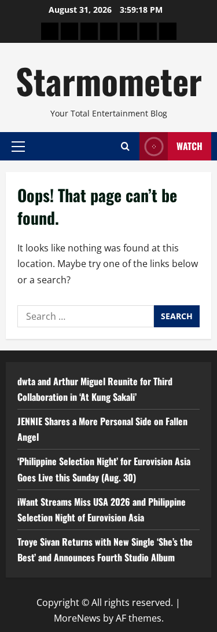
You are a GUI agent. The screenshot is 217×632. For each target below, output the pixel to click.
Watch (189, 146)
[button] (18, 146)
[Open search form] (125, 146)
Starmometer (109, 80)
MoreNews (77, 618)
